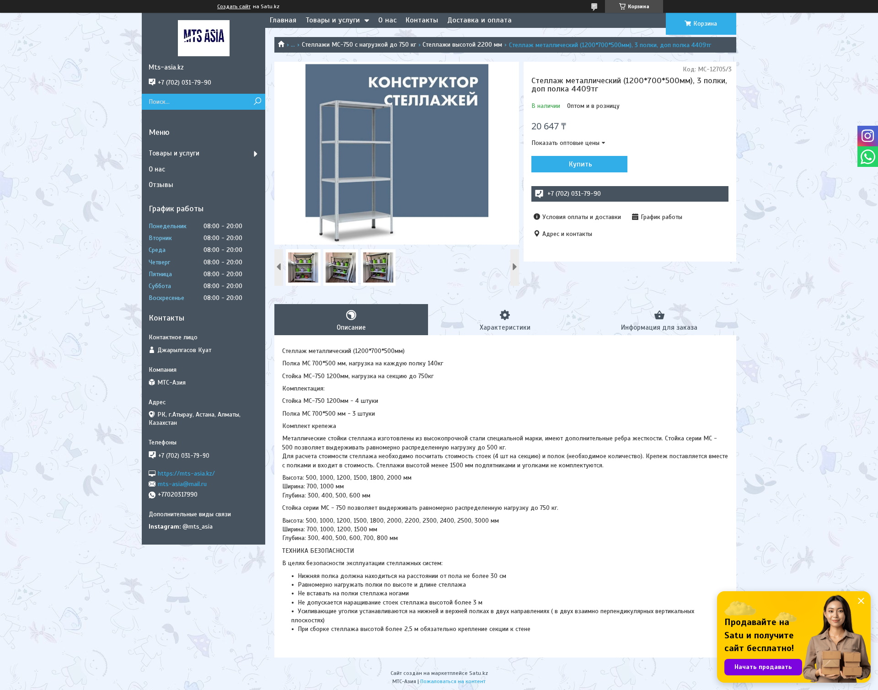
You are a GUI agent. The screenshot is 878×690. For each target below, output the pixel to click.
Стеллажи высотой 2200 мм (462, 44)
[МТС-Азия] (203, 38)
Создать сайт (234, 6)
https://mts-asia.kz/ (186, 473)
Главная (283, 20)
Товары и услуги (332, 20)
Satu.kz (478, 673)
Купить (580, 164)
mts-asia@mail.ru (182, 484)
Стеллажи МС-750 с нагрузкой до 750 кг (359, 44)
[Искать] (257, 102)
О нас (387, 20)
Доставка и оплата (479, 20)
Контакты (422, 20)
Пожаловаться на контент (453, 681)
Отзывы (161, 185)
